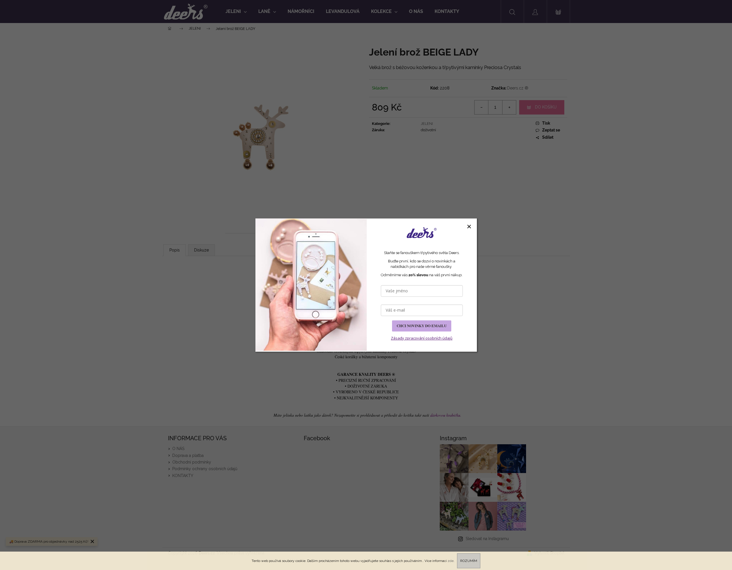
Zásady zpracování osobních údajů (421, 338)
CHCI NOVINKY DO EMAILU (422, 325)
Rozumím (468, 561)
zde (451, 561)
